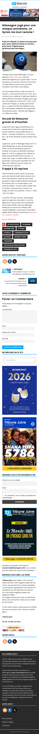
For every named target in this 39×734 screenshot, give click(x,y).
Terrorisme (8, 241)
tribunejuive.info (10, 249)
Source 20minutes (9, 219)
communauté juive (21, 233)
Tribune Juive (18, 36)
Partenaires (6, 725)
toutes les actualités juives (14, 245)
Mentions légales (7, 722)
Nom (4, 326)
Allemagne (27, 224)
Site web (5, 339)
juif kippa (7, 237)
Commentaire (7, 309)
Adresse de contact (9, 332)
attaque (21, 229)
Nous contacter (7, 718)
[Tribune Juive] (19, 5)
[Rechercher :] (19, 360)
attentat (7, 233)
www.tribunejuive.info (20, 673)
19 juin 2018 (7, 36)
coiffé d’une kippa (15, 77)
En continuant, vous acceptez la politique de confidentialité (19, 496)
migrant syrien (20, 237)
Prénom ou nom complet (11, 480)
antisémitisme (9, 229)
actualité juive (13, 224)
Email (4, 488)
